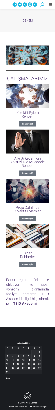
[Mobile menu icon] (50, 5)
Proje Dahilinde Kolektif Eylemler (27, 209)
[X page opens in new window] (25, 4)
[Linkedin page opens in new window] (20, 4)
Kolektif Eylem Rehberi (27, 114)
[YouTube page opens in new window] (15, 4)
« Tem (7, 378)
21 (29, 364)
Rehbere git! (27, 124)
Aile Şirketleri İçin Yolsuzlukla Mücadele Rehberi (28, 162)
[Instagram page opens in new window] (30, 4)
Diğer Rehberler (27, 255)
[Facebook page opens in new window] (35, 4)
